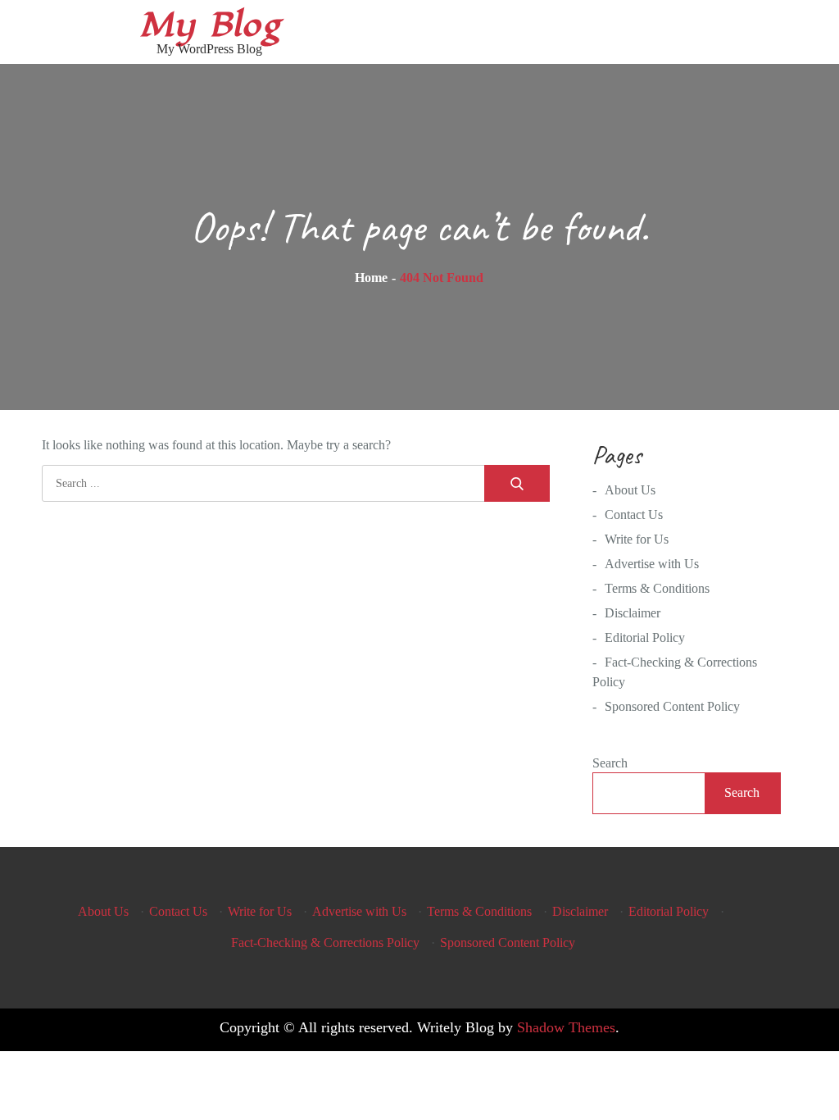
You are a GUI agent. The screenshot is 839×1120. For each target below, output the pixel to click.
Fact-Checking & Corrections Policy (325, 942)
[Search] (517, 483)
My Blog (209, 25)
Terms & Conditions (657, 588)
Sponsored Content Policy (672, 706)
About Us (630, 490)
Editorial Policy (645, 637)
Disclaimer (632, 613)
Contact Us (634, 514)
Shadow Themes (566, 1027)
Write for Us (637, 539)
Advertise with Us (652, 564)
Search (610, 763)
